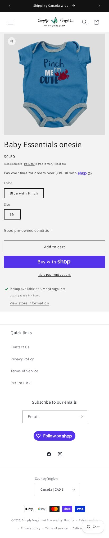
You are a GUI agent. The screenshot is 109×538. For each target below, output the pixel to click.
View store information (29, 303)
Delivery (29, 163)
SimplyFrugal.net (34, 520)
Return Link (21, 382)
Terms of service (56, 528)
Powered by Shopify (60, 520)
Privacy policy (30, 528)
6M (12, 214)
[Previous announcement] (10, 6)
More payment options (54, 274)
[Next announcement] (99, 6)
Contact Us (20, 347)
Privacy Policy (22, 359)
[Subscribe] (81, 417)
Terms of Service (24, 371)
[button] (10, 22)
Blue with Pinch (24, 193)
